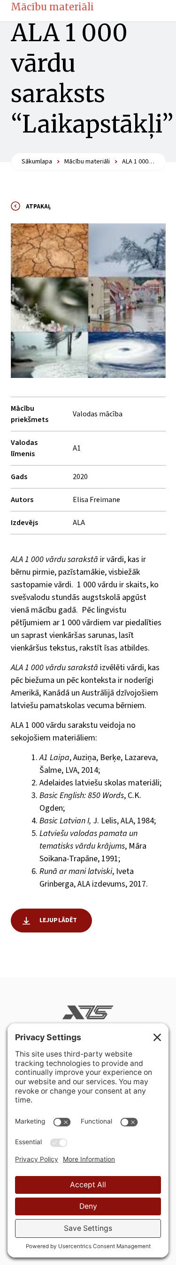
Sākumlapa (37, 161)
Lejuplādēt (58, 920)
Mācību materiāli (52, 7)
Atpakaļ (38, 206)
